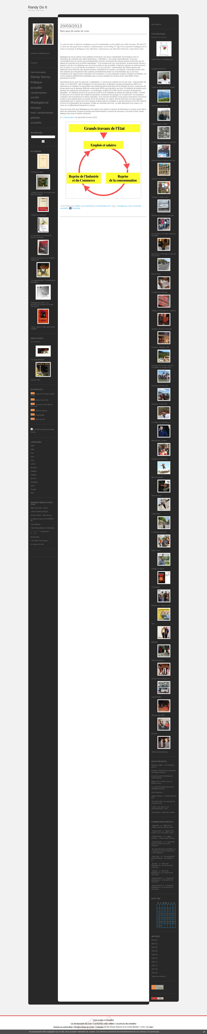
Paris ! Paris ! (156, 550)
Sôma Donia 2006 (157, 715)
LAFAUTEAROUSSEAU (39, 511)
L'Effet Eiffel (155, 514)
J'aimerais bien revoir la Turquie (163, 87)
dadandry (155, 825)
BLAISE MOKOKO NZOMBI (162, 849)
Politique (36, 82)
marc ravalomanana (42, 112)
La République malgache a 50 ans (163, 142)
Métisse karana (41, 411)
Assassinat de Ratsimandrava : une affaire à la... (162, 858)
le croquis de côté (37, 544)
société (35, 97)
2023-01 (154, 940)
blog (151, 1027)
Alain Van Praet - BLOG (39, 508)
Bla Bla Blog (35, 537)
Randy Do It (37, 7)
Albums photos (158, 69)
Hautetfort (110, 1020)
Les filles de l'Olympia (159, 292)
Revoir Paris (155, 274)
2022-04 (154, 954)
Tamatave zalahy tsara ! (160, 197)
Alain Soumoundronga (159, 752)
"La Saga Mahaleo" (38, 360)
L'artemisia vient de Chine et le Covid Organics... (163, 843)
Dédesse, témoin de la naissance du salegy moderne (163, 771)
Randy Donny (40, 77)
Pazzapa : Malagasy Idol (160, 347)
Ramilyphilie (40, 415)
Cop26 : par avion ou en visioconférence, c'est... (160, 808)
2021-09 (154, 969)
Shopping (34, 482)
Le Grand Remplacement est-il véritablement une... (162, 788)
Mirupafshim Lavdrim (159, 440)
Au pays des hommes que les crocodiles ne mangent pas (162, 366)
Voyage (33, 489)
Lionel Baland (35, 524)
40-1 (153, 624)
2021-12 (154, 962)
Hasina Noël (156, 831)
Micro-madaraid (157, 477)
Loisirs (33, 464)
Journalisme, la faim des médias (163, 812)
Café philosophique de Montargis (43, 528)
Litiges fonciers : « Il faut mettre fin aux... (163, 837)
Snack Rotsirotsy (157, 660)
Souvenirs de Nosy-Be (159, 105)
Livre (32, 460)
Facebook (76, 208)
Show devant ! (156, 495)
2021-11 (154, 965)
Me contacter (156, 24)
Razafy (154, 863)
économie (137, 206)
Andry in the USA (42, 400)
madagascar (122, 206)
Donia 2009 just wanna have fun (163, 160)
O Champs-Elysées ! (159, 532)
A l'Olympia (155, 587)
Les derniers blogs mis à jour (81, 1023)
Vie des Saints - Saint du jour (41, 515)
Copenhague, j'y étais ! (159, 124)
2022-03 (154, 958)
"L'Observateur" (68, 117)
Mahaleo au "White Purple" (161, 605)
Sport (33, 486)
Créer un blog (98, 1020)
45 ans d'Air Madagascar (160, 679)
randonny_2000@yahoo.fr (40, 53)
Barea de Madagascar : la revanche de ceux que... (162, 865)
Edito (32, 446)
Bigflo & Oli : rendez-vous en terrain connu (162, 826)
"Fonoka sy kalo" (37, 172)
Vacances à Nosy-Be (159, 404)
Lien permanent (87, 206)
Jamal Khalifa (156, 697)
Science (34, 478)
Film (32, 453)
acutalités (64, 208)
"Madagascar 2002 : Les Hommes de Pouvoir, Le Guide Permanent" (42, 304)
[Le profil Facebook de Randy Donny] (43, 432)
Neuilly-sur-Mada (157, 569)
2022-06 (154, 951)
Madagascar (40, 102)
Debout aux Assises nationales (162, 215)
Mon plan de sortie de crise (74, 31)
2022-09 (154, 947)
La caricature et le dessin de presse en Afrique (41, 236)
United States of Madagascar (162, 59)
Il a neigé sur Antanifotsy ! (160, 422)
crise (130, 206)
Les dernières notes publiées (104, 1023)
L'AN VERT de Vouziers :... (40, 541)
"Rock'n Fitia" (35, 380)
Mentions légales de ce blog (84, 1027)
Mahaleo (154, 642)
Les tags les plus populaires (126, 1023)
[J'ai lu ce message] (204, 1032)
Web (32, 493)
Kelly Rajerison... (157, 792)
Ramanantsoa (157, 878)
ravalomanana (39, 92)
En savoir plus (153, 1032)
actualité (36, 87)
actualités (36, 122)
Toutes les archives (158, 976)
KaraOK (154, 733)
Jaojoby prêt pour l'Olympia (161, 329)
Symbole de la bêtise (159, 179)
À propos (34, 63)
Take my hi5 (40, 419)
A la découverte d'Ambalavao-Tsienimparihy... (162, 777)
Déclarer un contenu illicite (63, 1027)
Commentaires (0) (103, 206)
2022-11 (154, 944)
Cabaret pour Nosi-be (159, 459)
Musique (36, 107)
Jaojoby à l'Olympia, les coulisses (163, 310)
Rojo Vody (155, 856)
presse (35, 117)
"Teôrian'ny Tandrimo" (39, 215)
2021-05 (154, 973)
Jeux (32, 457)
